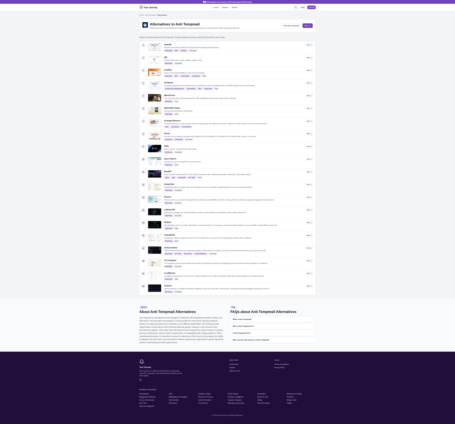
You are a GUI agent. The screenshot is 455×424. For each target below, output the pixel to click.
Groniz (167, 133)
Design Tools (291, 400)
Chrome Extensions (146, 400)
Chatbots (290, 397)
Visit (306, 26)
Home (141, 15)
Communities (186, 127)
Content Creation (204, 400)
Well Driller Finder (172, 108)
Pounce (167, 197)
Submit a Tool (234, 371)
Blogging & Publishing (147, 397)
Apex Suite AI (170, 159)
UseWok (168, 70)
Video (167, 177)
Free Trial (178, 203)
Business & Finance (205, 397)
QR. (165, 57)
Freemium (192, 50)
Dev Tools (192, 177)
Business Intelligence (236, 397)
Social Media (185, 76)
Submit (234, 7)
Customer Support (235, 400)
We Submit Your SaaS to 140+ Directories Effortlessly (229, 2)
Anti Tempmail (150, 15)
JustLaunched (170, 248)
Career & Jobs (262, 397)
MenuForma (169, 95)
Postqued (168, 83)
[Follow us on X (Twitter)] (140, 380)
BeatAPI (167, 171)
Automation (196, 76)
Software (184, 50)
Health (289, 403)
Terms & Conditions (281, 364)
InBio (166, 146)
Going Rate (169, 184)
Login (302, 7)
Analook (168, 286)
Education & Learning (236, 403)
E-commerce (203, 403)
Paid (204, 76)
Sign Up (311, 7)
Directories (188, 254)
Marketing (168, 50)
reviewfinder (169, 235)
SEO (176, 50)
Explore (225, 7)
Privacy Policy (279, 367)
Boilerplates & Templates (178, 397)
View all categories (147, 406)
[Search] (296, 7)
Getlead (167, 222)
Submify (168, 45)
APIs (199, 89)
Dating (259, 400)
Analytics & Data (204, 394)
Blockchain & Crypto (294, 394)
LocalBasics (169, 273)
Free (176, 101)
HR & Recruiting (263, 403)
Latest (216, 7)
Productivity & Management (174, 89)
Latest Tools (233, 364)
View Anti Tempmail (291, 26)
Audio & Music (233, 394)
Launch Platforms (201, 254)
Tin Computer (170, 260)
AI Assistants (144, 394)
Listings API (169, 210)
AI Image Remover (172, 121)
